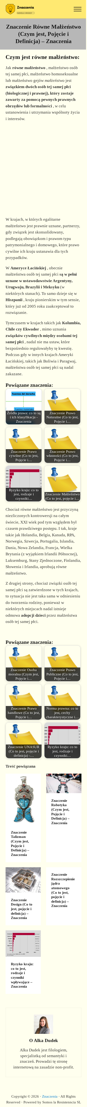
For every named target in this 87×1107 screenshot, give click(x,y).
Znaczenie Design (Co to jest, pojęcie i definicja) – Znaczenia (21, 909)
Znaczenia (50, 1096)
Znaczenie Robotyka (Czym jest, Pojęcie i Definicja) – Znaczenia (60, 812)
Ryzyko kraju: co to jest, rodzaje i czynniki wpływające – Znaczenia (22, 975)
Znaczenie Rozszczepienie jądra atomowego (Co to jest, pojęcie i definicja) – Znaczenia (63, 890)
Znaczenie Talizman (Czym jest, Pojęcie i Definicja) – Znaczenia (20, 843)
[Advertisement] (43, 169)
